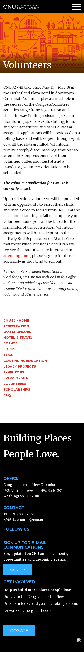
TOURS (9, 355)
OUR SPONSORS (17, 332)
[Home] (21, 6)
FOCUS (9, 349)
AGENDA (10, 343)
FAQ (7, 395)
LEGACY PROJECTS (19, 366)
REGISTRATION (16, 326)
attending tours (16, 255)
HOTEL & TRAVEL (18, 338)
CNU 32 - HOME (16, 320)
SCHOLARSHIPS (16, 389)
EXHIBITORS (13, 372)
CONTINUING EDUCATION (25, 361)
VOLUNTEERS (14, 384)
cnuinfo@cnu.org (31, 520)
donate (19, 630)
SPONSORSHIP (15, 378)
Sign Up (17, 570)
